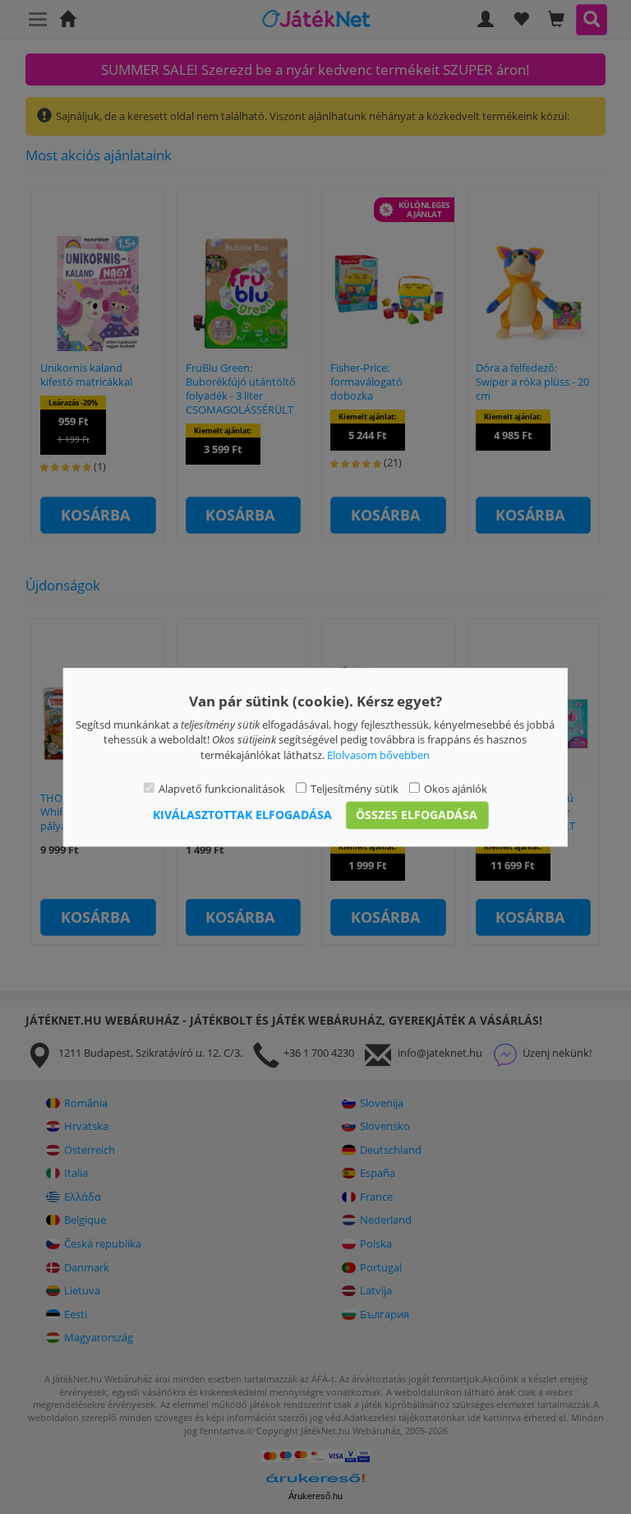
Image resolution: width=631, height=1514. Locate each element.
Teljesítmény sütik (354, 789)
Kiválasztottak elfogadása (242, 814)
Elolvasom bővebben (378, 755)
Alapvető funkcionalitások (222, 789)
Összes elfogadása (416, 814)
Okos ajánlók (455, 789)
